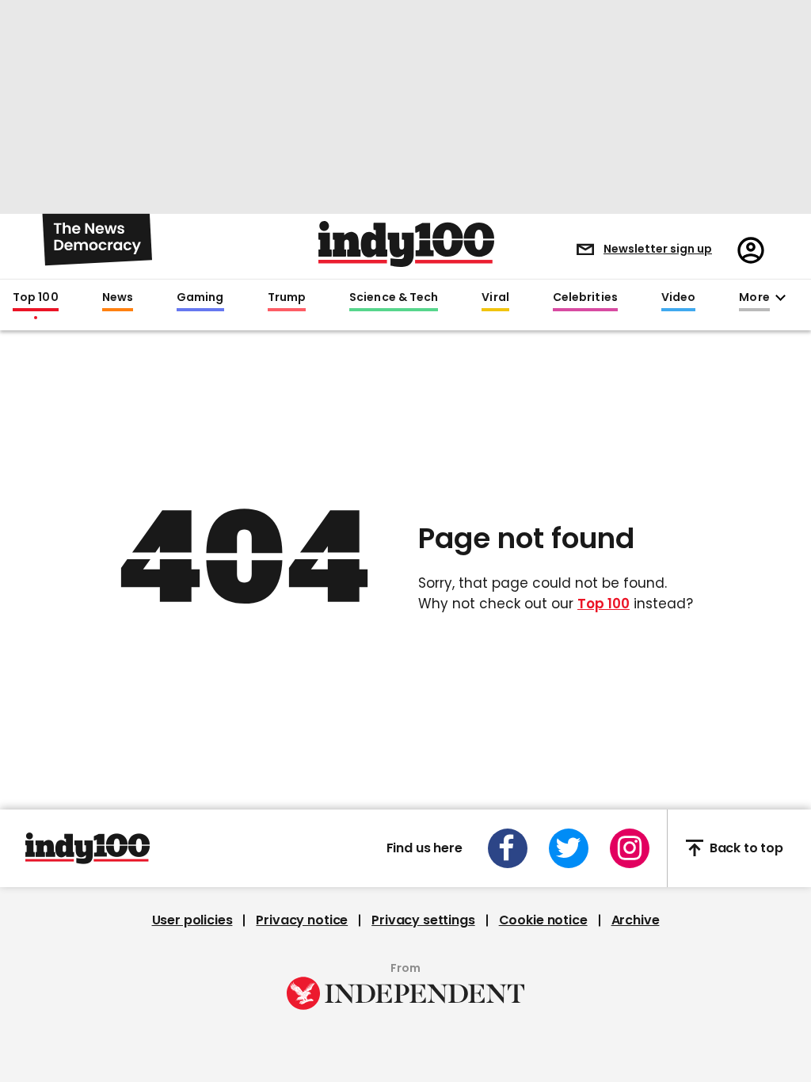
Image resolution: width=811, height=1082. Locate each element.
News (117, 298)
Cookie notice (543, 920)
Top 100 (36, 298)
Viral (495, 298)
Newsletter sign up (657, 249)
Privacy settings (422, 920)
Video (678, 298)
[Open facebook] (507, 848)
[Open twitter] (568, 848)
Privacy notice (302, 920)
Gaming (200, 298)
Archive (635, 920)
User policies (192, 920)
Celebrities (585, 298)
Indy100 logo (406, 244)
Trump (287, 298)
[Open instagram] (629, 848)
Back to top (746, 848)
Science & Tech (393, 298)
